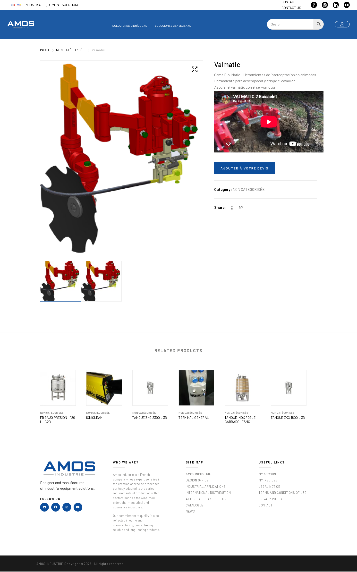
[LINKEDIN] (44, 507)
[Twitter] (241, 207)
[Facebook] (232, 207)
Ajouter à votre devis (245, 168)
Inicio (44, 50)
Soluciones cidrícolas (129, 25)
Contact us (291, 8)
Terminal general (193, 418)
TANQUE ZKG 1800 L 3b (288, 418)
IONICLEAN (94, 418)
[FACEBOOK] (55, 507)
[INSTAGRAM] (66, 507)
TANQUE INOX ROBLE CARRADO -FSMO (240, 420)
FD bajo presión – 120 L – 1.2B (57, 420)
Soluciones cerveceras (173, 25)
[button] (194, 69)
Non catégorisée (70, 50)
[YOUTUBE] (78, 507)
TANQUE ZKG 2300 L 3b (149, 418)
